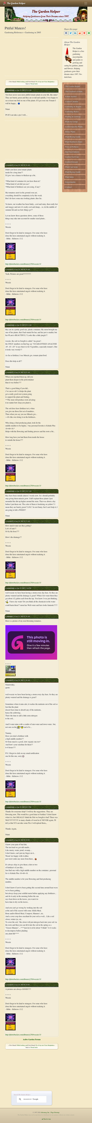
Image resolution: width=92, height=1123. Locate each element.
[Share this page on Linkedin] (75, 33)
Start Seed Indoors (72, 152)
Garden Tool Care (72, 157)
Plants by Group (71, 121)
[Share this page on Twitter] (71, 33)
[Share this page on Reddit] (80, 33)
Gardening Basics (72, 111)
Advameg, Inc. (45, 1112)
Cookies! (68, 187)
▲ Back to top (46, 1119)
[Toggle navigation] (85, 3)
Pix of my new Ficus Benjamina (45, 82)
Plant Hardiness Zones (73, 141)
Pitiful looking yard (22, 82)
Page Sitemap (55, 1112)
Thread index (34, 84)
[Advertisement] (31, 56)
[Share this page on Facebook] (66, 33)
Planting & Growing (73, 116)
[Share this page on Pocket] (84, 33)
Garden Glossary (71, 162)
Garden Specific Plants (74, 126)
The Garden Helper (15, 3)
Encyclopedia (70, 182)
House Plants (70, 131)
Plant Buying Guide (72, 136)
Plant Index (69, 177)
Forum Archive (71, 96)
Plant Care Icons (71, 167)
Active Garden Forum (31, 1039)
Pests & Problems (72, 147)
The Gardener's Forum (73, 91)
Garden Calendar (71, 101)
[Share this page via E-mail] (89, 33)
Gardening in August (73, 106)
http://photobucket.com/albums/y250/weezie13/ (23, 264)
